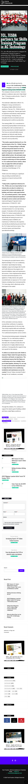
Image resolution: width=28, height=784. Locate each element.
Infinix (7, 696)
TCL (3, 419)
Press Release (15, 66)
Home (14, 7)
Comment (5, 502)
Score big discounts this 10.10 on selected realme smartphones (14, 553)
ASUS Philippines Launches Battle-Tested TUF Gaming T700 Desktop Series (14, 600)
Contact (15, 16)
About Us (15, 13)
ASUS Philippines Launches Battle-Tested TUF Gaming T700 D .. (13, 477)
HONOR (19, 688)
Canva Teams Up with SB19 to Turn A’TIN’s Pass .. (19, 485)
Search (5, 567)
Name (5, 511)
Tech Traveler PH (9, 419)
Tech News (5, 422)
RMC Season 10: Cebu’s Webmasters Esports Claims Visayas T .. (19, 460)
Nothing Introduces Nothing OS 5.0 (19, 469)
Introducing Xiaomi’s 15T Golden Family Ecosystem (14, 540)
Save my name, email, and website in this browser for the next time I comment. (12, 523)
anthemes (6, 630)
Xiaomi (7, 693)
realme (7, 691)
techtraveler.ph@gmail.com (15, 773)
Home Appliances (4, 66)
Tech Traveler (9, 683)
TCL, (7, 83)
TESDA (15, 419)
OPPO (14, 691)
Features (15, 10)
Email (16, 511)
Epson (14, 693)
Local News (23, 421)
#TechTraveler (13, 417)
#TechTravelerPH (21, 417)
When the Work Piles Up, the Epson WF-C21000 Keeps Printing (14, 616)
